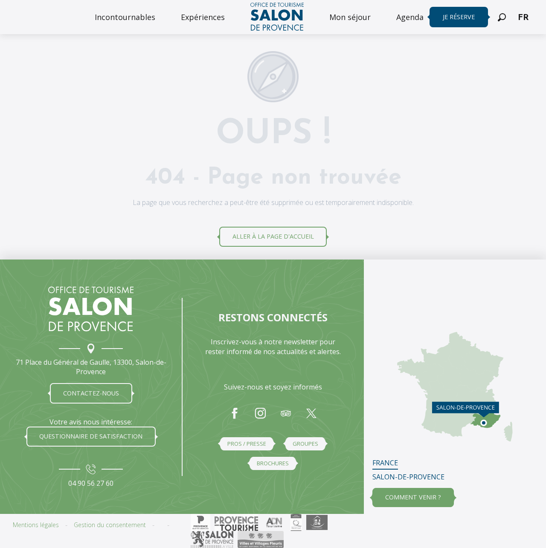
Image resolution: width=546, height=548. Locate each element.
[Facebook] (234, 417)
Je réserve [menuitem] (459, 17)
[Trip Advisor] (285, 417)
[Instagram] (260, 417)
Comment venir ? (413, 497)
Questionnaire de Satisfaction (90, 436)
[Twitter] (311, 417)
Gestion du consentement (110, 525)
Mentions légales (36, 525)
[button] (501, 17)
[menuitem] (125, 17)
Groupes (305, 443)
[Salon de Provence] (91, 309)
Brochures (273, 463)
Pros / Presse (246, 443)
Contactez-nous (91, 393)
